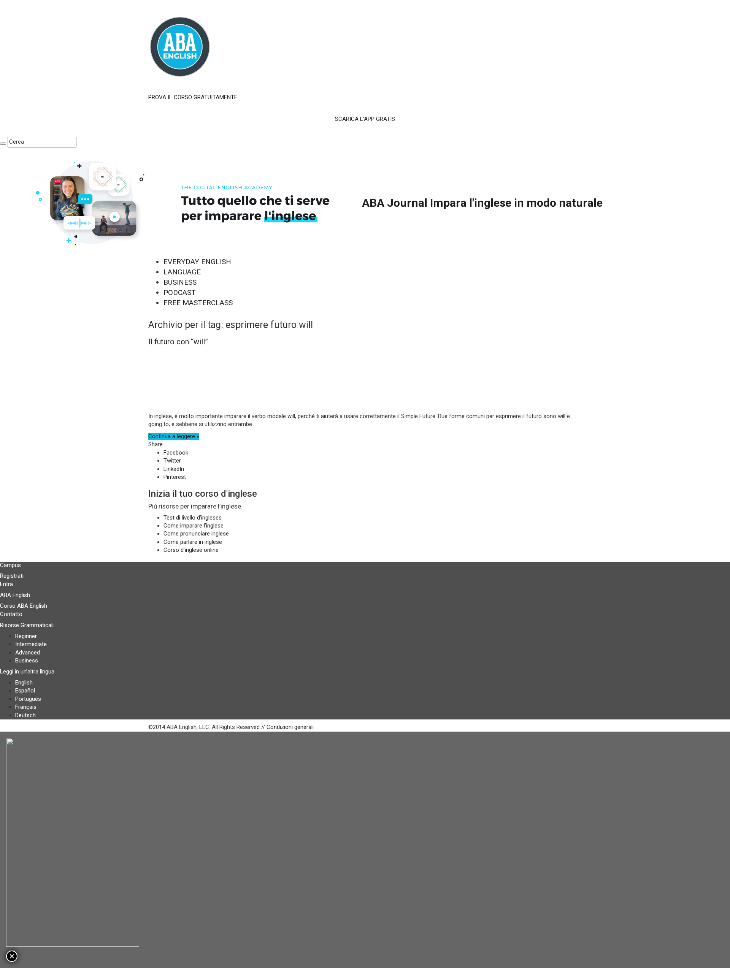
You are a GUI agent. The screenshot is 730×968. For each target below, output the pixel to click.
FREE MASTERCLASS (198, 302)
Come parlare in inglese (192, 542)
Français (25, 706)
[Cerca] (3, 144)
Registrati (12, 575)
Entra (6, 584)
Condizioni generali (290, 727)
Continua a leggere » (173, 436)
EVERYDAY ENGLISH (197, 261)
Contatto (11, 614)
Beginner (26, 636)
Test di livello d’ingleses (192, 517)
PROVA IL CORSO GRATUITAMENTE (192, 97)
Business (26, 660)
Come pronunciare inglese (196, 533)
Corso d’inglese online (191, 550)
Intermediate (31, 644)
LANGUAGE (182, 272)
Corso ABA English (23, 605)
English (24, 682)
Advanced (27, 652)
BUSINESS (180, 282)
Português (28, 699)
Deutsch (25, 715)
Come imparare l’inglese (193, 525)
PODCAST (179, 292)
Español (25, 690)
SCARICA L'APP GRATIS (365, 119)
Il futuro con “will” (178, 341)
